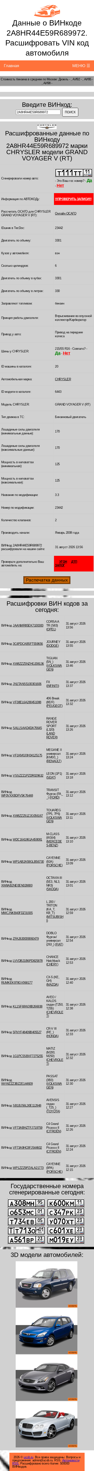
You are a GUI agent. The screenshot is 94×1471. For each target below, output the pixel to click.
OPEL (51, 629)
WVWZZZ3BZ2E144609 (17, 1083)
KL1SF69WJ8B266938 (27, 1006)
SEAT (51, 777)
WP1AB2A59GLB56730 (28, 861)
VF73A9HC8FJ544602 (27, 1147)
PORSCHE (54, 865)
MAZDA (52, 984)
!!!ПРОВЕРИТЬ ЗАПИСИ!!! (73, 199)
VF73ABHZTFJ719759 (27, 1127)
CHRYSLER (63, 379)
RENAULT (53, 761)
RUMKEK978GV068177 (17, 982)
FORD (54, 797)
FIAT (59, 944)
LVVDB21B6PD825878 (28, 961)
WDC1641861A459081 (27, 839)
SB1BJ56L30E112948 (27, 1105)
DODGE (52, 645)
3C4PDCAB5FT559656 (28, 644)
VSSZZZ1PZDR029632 (28, 775)
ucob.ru (28, 1457)
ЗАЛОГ (60, 565)
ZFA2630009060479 (26, 938)
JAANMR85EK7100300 (28, 625)
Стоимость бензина (14, 79)
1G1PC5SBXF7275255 (28, 1056)
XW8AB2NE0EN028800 (17, 885)
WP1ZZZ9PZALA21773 (28, 1168)
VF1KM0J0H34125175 (27, 755)
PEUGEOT (54, 706)
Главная (11, 65)
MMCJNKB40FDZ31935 (17, 913)
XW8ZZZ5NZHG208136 (28, 664)
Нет (60, 185)
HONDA (52, 1036)
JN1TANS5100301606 (27, 684)
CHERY (52, 964)
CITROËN (53, 1131)
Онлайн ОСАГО (65, 213)
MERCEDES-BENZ (54, 843)
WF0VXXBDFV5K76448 (17, 795)
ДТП (74, 562)
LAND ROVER (51, 735)
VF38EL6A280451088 (27, 702)
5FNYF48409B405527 (27, 1032)
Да (89, 180)
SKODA (52, 889)
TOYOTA (53, 1111)
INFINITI (52, 686)
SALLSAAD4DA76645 (27, 728)
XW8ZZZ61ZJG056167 (28, 816)
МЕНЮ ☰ (81, 65)
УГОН (63, 562)
